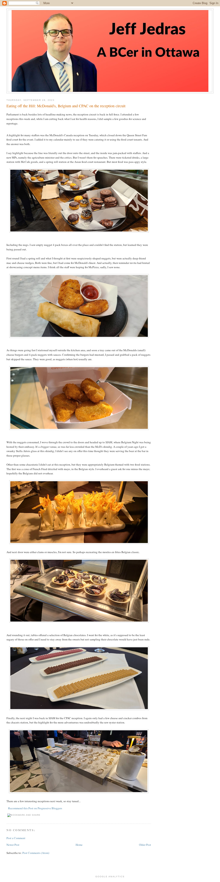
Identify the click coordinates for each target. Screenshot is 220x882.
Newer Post (12, 845)
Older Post (145, 845)
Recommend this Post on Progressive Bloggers (35, 808)
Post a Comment (15, 838)
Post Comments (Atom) (35, 853)
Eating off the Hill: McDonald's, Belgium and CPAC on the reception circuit (65, 105)
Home (79, 845)
